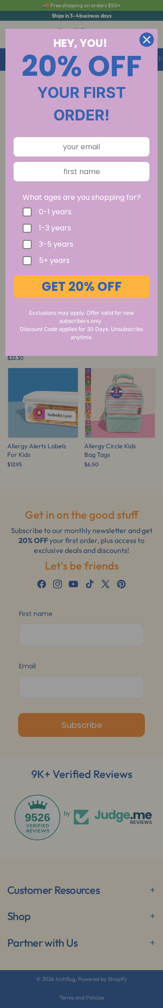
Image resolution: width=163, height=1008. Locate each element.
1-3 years (55, 228)
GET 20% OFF (82, 286)
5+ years (54, 260)
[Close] (147, 40)
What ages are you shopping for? (82, 197)
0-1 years (55, 211)
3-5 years (56, 244)
